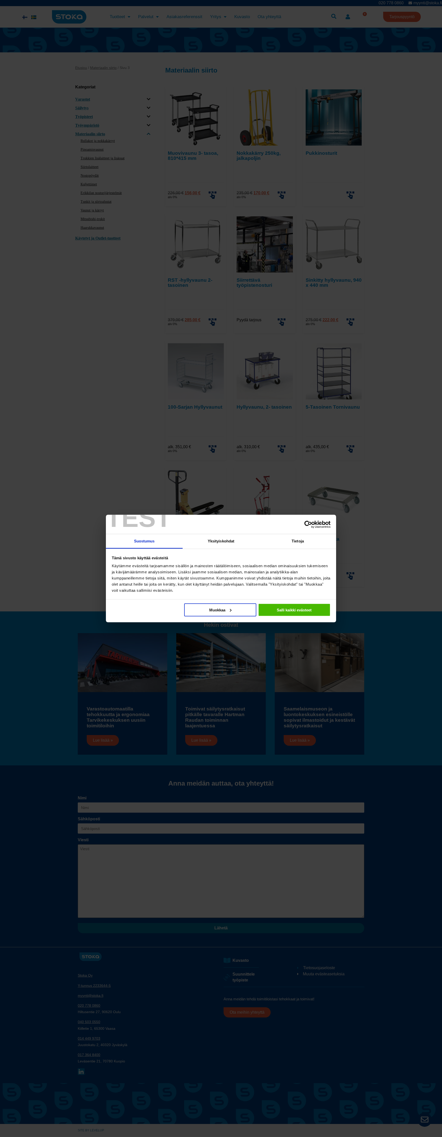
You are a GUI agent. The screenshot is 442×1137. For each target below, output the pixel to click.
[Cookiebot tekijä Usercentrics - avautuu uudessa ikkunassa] (308, 524)
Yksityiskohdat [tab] (221, 541)
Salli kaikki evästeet (294, 610)
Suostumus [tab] (144, 541)
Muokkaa (217, 610)
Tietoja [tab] (298, 541)
